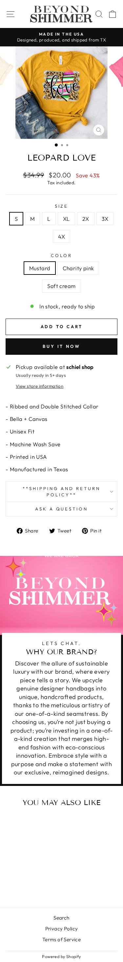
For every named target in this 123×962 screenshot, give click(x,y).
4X (61, 236)
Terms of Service (61, 939)
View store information (39, 386)
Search (61, 918)
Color (61, 255)
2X (85, 218)
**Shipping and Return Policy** (61, 491)
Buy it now (61, 346)
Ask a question (61, 508)
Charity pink (78, 268)
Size (62, 206)
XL (66, 218)
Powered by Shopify (61, 956)
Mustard (40, 268)
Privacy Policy (61, 928)
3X (105, 218)
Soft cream (61, 285)
